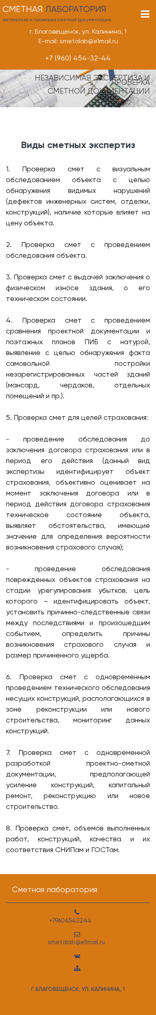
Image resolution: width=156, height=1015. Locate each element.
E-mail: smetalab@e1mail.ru (78, 41)
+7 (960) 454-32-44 (78, 58)
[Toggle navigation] (145, 14)
